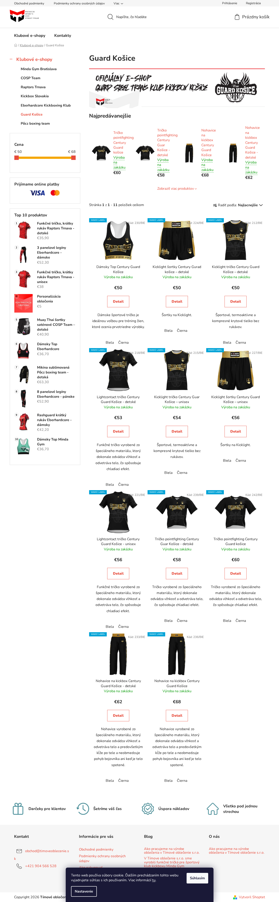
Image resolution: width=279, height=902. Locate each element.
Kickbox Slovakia (35, 96)
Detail (118, 301)
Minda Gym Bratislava (39, 69)
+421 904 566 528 (40, 866)
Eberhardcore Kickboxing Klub (46, 105)
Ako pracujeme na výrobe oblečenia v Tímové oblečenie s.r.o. (172, 851)
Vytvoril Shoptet (252, 897)
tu (153, 880)
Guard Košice (32, 114)
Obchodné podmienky (29, 3)
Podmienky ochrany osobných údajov (79, 3)
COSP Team (30, 78)
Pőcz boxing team (35, 123)
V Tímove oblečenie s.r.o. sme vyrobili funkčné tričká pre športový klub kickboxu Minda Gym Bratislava (171, 864)
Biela (110, 342)
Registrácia (253, 3)
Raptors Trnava (33, 87)
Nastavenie (84, 891)
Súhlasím (197, 878)
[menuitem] (30, 35)
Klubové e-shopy (34, 59)
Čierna (123, 342)
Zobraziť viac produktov (175, 188)
